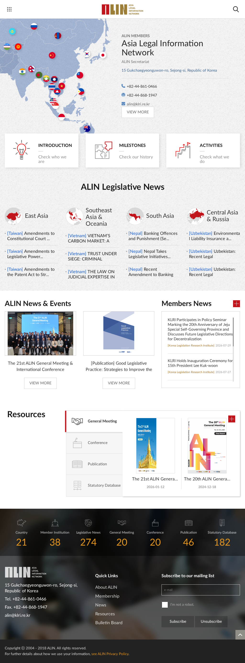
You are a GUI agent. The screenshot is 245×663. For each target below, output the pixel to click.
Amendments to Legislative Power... (31, 254)
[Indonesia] (61, 117)
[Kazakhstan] (12, 31)
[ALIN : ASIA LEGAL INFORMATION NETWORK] (122, 9)
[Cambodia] (57, 91)
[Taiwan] (80, 75)
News (100, 605)
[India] (22, 71)
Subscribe (178, 621)
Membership (107, 596)
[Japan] (103, 55)
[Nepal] (31, 69)
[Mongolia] (58, 35)
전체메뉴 (9, 9)
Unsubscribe (211, 621)
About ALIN (106, 587)
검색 (236, 9)
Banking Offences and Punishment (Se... (153, 236)
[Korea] (87, 54)
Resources (105, 614)
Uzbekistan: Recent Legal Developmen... (212, 254)
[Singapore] (55, 105)
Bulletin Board (108, 623)
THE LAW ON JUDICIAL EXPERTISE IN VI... (91, 275)
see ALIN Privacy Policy (109, 654)
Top (240, 635)
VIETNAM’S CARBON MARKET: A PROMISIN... (89, 239)
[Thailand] (52, 86)
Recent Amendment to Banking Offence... (150, 272)
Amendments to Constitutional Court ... (31, 236)
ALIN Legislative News (122, 187)
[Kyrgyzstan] (18, 46)
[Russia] (34, 26)
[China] (52, 55)
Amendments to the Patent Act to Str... (31, 272)
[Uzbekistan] (7, 46)
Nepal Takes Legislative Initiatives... (149, 254)
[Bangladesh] (39, 75)
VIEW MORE (138, 112)
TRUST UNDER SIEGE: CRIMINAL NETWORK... (92, 257)
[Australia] (87, 128)
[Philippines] (81, 91)
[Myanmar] (46, 78)
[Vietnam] (61, 86)
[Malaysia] (53, 101)
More (236, 303)
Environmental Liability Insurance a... (214, 236)
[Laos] (54, 79)
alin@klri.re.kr (138, 104)
